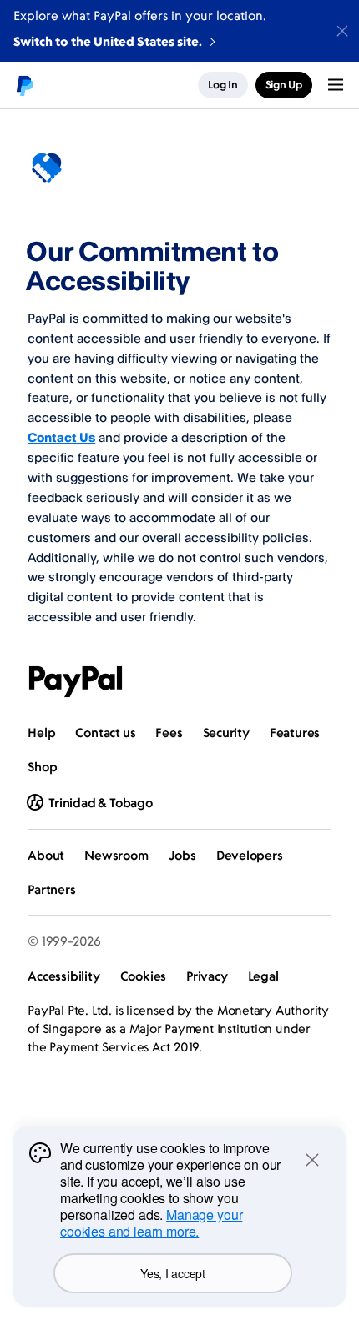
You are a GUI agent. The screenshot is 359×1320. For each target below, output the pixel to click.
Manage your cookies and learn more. (151, 1223)
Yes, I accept (172, 1273)
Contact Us (61, 437)
